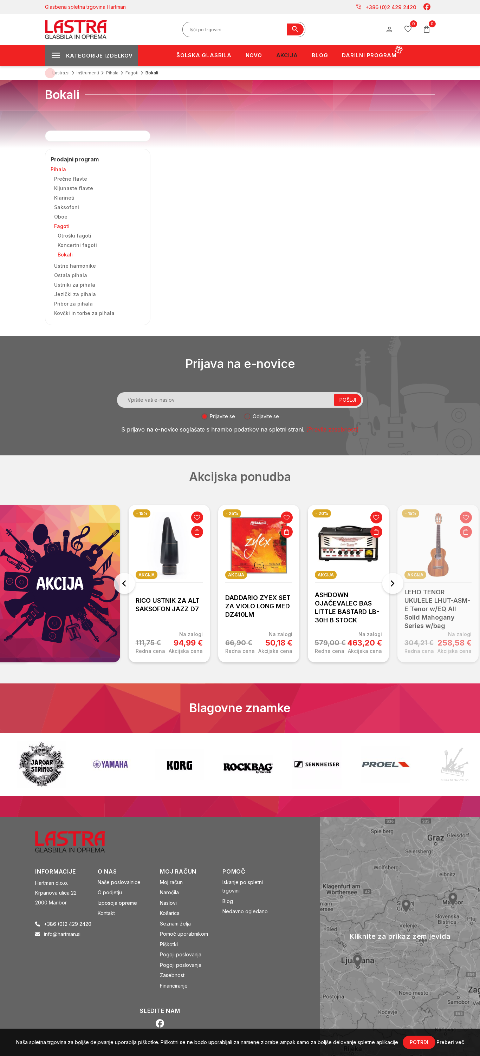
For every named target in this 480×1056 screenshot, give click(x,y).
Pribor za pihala (73, 304)
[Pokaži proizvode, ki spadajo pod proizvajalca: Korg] (179, 764)
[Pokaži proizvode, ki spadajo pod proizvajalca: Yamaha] (110, 764)
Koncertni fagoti (77, 245)
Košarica (170, 913)
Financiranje (174, 986)
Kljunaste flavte (73, 188)
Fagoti (62, 226)
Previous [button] (124, 583)
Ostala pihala (70, 275)
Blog (227, 901)
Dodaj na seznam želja (197, 517)
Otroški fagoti (74, 236)
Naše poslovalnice (119, 882)
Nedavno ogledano (245, 911)
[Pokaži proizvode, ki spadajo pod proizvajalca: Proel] (385, 764)
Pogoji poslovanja (180, 954)
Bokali (65, 255)
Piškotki (169, 944)
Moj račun (171, 882)
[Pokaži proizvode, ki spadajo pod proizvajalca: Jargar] (41, 764)
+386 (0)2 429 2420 (386, 7)
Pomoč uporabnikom (184, 934)
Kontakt (106, 913)
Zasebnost (172, 975)
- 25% (232, 513)
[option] (169, 583)
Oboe (60, 217)
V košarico (197, 532)
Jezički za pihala (75, 294)
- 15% (142, 513)
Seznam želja (175, 924)
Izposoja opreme (117, 903)
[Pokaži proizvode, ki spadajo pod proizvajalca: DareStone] (454, 764)
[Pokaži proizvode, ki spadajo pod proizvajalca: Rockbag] (248, 764)
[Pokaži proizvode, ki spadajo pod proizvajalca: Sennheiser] (317, 764)
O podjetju (110, 892)
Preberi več (450, 1042)
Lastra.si (61, 72)
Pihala (58, 169)
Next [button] (392, 583)
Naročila (169, 892)
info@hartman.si (62, 934)
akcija (146, 574)
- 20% (321, 513)
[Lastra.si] (78, 840)
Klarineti (64, 198)
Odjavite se (266, 416)
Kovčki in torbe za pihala (84, 313)
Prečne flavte (70, 179)
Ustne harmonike (75, 266)
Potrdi (419, 1042)
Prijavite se (222, 416)
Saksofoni (66, 207)
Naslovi (168, 903)
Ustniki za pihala (74, 285)
